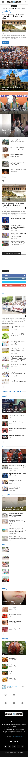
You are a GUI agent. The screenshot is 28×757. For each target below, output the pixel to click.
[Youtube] (22, 746)
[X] (18, 746)
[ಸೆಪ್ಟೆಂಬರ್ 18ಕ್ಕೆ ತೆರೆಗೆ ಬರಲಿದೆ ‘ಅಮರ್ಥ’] (14, 406)
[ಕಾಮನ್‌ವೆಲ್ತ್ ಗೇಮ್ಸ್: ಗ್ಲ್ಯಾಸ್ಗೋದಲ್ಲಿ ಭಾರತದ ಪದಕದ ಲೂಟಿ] (5, 488)
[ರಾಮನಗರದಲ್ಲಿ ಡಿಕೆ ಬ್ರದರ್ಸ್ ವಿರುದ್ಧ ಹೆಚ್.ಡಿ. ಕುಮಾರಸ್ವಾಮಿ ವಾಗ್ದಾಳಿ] (5, 149)
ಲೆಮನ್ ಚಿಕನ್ (12, 678)
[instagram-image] (6, 695)
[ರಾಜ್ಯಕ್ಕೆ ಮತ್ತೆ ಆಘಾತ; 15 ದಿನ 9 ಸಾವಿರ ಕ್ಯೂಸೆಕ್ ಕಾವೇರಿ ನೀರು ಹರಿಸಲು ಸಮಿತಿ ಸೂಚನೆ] (14, 26)
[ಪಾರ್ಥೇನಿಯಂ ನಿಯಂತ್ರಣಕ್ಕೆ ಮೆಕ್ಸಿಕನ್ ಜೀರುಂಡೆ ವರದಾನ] (5, 336)
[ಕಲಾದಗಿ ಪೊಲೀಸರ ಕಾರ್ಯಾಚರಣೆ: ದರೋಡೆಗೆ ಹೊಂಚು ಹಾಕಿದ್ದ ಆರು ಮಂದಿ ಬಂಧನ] (5, 522)
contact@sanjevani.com (17, 736)
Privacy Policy (20, 752)
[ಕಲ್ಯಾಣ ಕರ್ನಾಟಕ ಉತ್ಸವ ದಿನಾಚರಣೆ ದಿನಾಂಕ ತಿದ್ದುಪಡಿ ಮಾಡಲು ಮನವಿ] (5, 343)
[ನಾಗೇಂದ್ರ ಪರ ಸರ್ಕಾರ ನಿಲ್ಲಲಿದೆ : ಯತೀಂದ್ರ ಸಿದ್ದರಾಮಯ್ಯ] (5, 156)
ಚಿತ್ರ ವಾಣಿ (4, 396)
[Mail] (14, 746)
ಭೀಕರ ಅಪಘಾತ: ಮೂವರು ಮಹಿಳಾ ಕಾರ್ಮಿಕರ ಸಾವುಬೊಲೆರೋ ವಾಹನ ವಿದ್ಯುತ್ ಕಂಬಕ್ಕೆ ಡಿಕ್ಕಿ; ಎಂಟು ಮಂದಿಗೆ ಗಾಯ (17, 530)
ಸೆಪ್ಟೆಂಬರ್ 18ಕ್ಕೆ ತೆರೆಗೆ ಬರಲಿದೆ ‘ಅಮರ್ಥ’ (13, 409)
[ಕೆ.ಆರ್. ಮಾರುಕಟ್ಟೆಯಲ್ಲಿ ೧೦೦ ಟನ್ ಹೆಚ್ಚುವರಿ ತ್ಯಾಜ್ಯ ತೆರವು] (5, 164)
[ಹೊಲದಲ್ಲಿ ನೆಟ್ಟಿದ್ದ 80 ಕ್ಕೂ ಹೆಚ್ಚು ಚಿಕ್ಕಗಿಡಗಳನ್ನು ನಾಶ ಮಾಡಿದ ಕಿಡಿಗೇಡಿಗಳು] (5, 538)
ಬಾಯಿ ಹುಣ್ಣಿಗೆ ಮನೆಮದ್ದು (14, 627)
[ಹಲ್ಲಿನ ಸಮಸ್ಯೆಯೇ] (5, 609)
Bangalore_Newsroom (6, 207)
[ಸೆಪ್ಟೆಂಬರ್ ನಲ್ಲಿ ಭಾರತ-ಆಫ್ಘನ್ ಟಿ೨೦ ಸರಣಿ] (5, 475)
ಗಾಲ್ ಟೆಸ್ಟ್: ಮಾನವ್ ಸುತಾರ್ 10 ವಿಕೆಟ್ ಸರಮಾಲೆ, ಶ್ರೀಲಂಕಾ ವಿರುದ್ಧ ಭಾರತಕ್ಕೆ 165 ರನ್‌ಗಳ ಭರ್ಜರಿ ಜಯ (17, 467)
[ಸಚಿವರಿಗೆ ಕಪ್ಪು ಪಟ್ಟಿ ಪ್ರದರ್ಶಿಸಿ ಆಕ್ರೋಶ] (5, 366)
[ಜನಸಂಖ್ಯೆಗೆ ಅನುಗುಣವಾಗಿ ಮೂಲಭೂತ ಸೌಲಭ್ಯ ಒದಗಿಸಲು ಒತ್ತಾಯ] (5, 381)
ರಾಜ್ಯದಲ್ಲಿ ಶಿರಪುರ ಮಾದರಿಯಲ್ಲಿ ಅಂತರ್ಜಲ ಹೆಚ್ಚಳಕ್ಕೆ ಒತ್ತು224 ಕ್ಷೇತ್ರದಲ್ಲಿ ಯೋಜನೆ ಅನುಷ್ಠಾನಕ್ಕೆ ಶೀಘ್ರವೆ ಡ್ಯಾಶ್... (18, 358)
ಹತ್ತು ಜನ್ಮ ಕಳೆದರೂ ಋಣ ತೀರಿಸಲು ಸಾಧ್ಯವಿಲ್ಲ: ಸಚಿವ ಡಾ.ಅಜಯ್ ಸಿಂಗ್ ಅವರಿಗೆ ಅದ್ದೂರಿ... (18, 373)
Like (24, 275)
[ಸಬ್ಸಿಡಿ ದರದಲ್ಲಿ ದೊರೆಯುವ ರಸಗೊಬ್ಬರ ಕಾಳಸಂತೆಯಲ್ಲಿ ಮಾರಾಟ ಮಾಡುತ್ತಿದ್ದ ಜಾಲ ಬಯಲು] (5, 350)
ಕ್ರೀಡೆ (3, 446)
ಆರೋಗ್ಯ (4, 589)
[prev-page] (3, 177)
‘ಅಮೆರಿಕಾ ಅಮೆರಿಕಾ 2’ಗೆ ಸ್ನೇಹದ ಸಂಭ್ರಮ (17, 415)
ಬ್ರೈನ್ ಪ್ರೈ (11, 671)
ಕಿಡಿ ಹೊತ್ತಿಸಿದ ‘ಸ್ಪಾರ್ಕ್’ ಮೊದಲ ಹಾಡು (16, 435)
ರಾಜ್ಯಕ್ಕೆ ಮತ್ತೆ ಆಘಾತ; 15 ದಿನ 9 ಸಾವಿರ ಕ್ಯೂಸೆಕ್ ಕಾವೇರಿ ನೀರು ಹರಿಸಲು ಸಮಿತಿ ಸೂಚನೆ (13, 17)
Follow (23, 278)
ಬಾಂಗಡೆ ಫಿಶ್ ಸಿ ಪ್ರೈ (8, 652)
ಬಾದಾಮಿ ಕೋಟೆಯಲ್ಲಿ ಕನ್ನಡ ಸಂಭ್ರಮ (16, 422)
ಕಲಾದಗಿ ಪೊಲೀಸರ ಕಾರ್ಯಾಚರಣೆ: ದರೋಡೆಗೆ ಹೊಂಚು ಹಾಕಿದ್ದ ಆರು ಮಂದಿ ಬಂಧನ (17, 522)
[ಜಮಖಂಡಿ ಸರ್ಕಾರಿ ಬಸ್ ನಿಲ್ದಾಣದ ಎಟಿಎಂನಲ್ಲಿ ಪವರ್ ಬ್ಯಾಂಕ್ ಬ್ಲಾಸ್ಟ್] (5, 515)
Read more (5, 42)
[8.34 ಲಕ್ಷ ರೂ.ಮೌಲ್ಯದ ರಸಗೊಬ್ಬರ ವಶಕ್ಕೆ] (5, 328)
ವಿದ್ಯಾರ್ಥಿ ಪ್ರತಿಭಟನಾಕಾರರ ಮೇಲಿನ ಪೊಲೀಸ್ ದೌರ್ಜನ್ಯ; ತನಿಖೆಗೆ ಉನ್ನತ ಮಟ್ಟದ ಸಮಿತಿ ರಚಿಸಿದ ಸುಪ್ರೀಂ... (18, 243)
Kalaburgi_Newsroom (6, 316)
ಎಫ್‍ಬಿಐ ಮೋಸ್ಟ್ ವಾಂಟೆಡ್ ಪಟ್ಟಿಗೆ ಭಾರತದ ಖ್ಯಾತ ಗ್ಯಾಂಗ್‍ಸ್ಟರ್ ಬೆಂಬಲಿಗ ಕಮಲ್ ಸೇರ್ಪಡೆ (18, 227)
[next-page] (5, 177)
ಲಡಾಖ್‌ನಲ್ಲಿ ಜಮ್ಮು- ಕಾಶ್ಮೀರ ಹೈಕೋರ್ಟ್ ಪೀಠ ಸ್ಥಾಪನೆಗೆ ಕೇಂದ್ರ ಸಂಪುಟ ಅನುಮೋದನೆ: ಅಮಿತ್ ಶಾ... (18, 235)
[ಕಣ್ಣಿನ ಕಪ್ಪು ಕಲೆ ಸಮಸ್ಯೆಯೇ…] (5, 622)
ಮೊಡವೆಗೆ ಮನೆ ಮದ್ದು (8, 601)
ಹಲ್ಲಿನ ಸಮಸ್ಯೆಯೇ (13, 607)
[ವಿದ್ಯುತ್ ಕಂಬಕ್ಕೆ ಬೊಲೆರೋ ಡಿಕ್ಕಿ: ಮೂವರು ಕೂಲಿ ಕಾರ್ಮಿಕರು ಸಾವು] (5, 142)
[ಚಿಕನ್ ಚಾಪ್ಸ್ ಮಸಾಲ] (5, 666)
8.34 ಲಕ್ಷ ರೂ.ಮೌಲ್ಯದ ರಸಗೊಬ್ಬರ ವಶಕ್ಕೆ (13, 507)
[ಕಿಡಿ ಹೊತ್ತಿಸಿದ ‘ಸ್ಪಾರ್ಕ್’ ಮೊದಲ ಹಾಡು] (5, 437)
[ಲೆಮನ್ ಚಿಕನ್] (5, 679)
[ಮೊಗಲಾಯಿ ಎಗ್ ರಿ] (5, 659)
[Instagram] (9, 746)
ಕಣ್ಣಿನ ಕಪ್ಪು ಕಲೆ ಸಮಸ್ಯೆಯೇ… (15, 621)
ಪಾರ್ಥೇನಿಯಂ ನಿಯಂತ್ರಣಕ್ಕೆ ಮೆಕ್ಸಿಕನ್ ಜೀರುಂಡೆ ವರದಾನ (14, 8)
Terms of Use (13, 752)
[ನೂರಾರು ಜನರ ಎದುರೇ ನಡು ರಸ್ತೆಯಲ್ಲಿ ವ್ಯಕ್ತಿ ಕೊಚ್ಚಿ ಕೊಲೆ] (5, 171)
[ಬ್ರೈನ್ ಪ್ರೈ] (5, 673)
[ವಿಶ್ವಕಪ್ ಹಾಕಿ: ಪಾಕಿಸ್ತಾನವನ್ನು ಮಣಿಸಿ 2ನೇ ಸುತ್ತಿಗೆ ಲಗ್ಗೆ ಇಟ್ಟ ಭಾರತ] (14, 456)
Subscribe (23, 285)
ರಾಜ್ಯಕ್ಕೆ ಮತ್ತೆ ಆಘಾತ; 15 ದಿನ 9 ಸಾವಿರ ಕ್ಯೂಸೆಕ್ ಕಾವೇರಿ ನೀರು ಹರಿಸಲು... (13, 205)
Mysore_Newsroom (7, 603)
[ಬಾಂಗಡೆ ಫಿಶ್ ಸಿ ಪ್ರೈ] (14, 648)
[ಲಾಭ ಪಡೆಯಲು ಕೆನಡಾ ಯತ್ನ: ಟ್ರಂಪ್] (5, 220)
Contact (7, 752)
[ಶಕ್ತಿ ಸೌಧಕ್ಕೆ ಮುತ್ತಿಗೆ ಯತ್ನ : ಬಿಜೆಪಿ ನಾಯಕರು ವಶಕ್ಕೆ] (14, 57)
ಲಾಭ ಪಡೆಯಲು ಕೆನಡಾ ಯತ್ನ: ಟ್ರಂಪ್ (18, 218)
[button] (2, 2)
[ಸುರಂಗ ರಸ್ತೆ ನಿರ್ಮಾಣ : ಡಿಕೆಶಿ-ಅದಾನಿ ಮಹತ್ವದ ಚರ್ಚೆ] (14, 125)
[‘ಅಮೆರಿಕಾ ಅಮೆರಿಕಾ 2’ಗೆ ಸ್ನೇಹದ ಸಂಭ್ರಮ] (5, 417)
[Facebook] (5, 746)
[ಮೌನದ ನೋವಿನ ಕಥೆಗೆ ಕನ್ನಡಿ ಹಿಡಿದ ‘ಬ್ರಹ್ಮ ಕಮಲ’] (5, 430)
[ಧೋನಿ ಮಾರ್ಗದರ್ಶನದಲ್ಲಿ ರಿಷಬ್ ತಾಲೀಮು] (5, 482)
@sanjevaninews (12, 686)
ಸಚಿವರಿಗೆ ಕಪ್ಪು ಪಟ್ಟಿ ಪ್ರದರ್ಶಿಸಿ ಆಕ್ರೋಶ (18, 364)
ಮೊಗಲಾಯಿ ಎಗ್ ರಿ (13, 658)
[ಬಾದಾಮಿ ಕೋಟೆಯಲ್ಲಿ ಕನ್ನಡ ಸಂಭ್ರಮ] (5, 423)
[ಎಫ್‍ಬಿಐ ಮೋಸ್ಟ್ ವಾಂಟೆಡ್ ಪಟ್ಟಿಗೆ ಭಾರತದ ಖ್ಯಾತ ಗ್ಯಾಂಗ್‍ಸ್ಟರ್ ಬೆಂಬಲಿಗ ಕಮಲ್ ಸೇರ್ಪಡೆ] (5, 227)
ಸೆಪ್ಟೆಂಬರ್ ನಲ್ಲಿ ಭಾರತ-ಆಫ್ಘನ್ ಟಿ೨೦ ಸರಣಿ (17, 473)
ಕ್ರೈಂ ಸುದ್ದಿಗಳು (6, 494)
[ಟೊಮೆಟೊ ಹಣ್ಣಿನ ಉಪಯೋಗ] (5, 616)
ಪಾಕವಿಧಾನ (5, 639)
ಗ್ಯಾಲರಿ (3, 544)
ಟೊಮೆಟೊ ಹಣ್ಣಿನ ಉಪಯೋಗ (15, 614)
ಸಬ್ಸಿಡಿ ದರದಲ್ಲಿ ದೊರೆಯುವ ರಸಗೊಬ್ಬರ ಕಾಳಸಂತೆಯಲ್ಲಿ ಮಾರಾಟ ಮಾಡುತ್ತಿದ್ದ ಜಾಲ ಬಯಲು (18, 350)
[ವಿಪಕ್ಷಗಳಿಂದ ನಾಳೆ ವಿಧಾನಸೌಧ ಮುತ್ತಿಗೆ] (14, 103)
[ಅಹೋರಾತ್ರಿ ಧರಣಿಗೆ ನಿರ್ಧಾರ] (14, 80)
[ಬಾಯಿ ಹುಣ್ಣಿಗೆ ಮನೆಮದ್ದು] (5, 629)
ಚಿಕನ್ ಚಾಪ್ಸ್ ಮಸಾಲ (13, 664)
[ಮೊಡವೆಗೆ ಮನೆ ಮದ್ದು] (14, 598)
